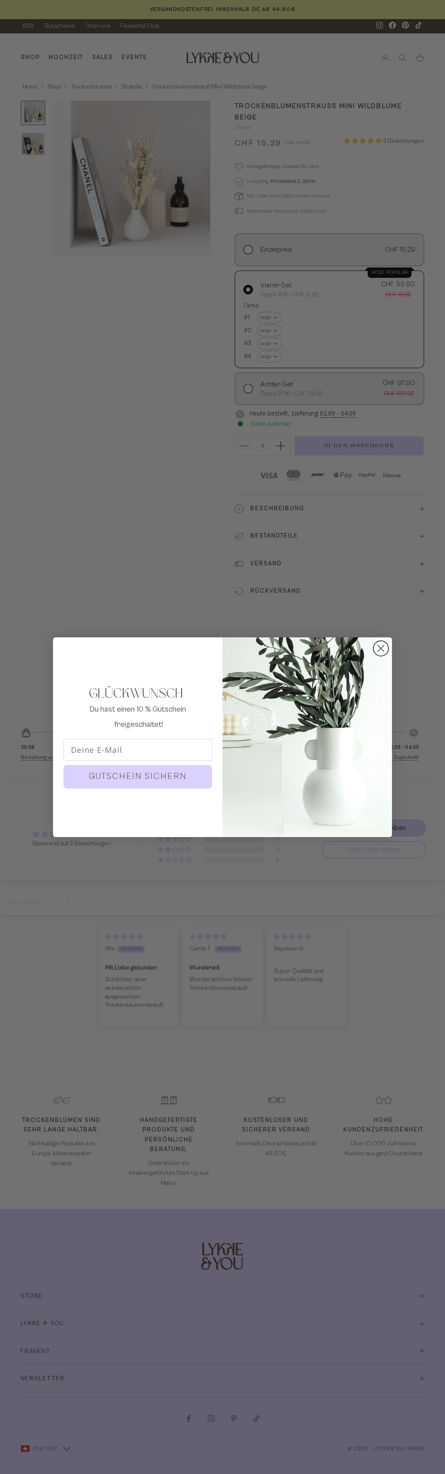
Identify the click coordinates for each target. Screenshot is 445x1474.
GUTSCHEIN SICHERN (138, 777)
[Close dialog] (381, 648)
